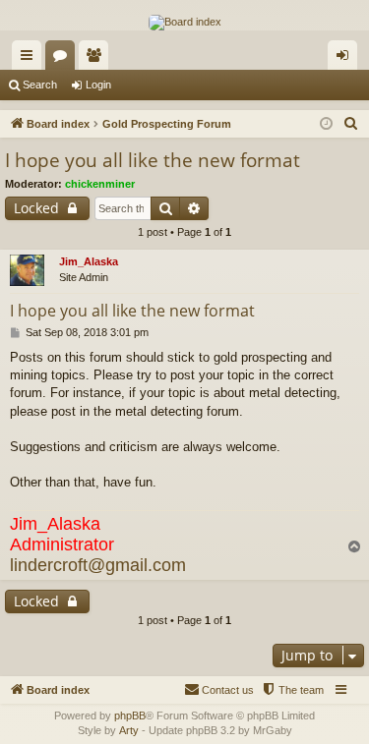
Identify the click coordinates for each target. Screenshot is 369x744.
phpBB (130, 715)
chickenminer (100, 184)
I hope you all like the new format (152, 160)
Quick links (30, 59)
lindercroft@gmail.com (98, 565)
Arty (129, 730)
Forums (64, 59)
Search (40, 84)
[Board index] (185, 22)
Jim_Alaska (88, 261)
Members (97, 59)
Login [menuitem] (346, 59)
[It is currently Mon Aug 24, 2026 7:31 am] (326, 124)
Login (98, 84)
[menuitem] (351, 124)
